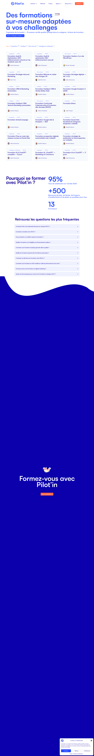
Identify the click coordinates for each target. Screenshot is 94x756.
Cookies (71, 753)
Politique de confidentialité (78, 753)
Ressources (68, 3)
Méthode (42, 3)
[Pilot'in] (17, 3)
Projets (50, 3)
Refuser (76, 750)
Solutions (32, 3)
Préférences (87, 750)
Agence (58, 3)
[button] (91, 740)
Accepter (66, 750)
